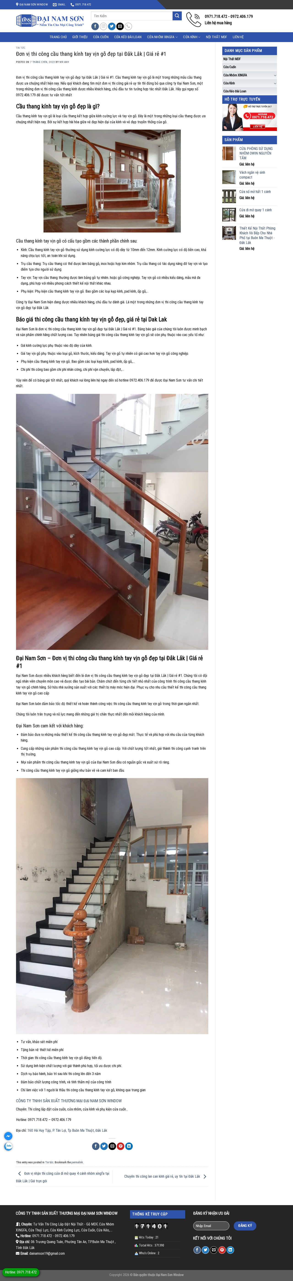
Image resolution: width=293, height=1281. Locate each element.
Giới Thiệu (79, 37)
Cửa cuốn (229, 67)
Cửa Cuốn (101, 37)
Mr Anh (64, 62)
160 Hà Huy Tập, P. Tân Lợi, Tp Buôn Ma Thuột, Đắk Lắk (67, 1130)
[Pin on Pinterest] (120, 1146)
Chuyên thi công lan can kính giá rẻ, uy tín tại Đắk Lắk (162, 1176)
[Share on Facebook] (96, 1146)
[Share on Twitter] (104, 1146)
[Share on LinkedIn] (129, 1146)
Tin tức (20, 47)
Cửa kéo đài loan (128, 37)
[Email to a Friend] (112, 1146)
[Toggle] (275, 75)
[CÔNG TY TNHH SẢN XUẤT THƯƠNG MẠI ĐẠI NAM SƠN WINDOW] (50, 21)
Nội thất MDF (216, 37)
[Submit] (177, 15)
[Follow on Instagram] (103, 26)
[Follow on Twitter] (112, 26)
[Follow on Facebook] (95, 26)
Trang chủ (58, 37)
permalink (77, 1162)
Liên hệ (238, 37)
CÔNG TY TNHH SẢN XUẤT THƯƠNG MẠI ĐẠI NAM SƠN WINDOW (69, 1100)
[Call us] (128, 26)
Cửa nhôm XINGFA (161, 37)
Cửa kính (190, 37)
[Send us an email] (120, 26)
